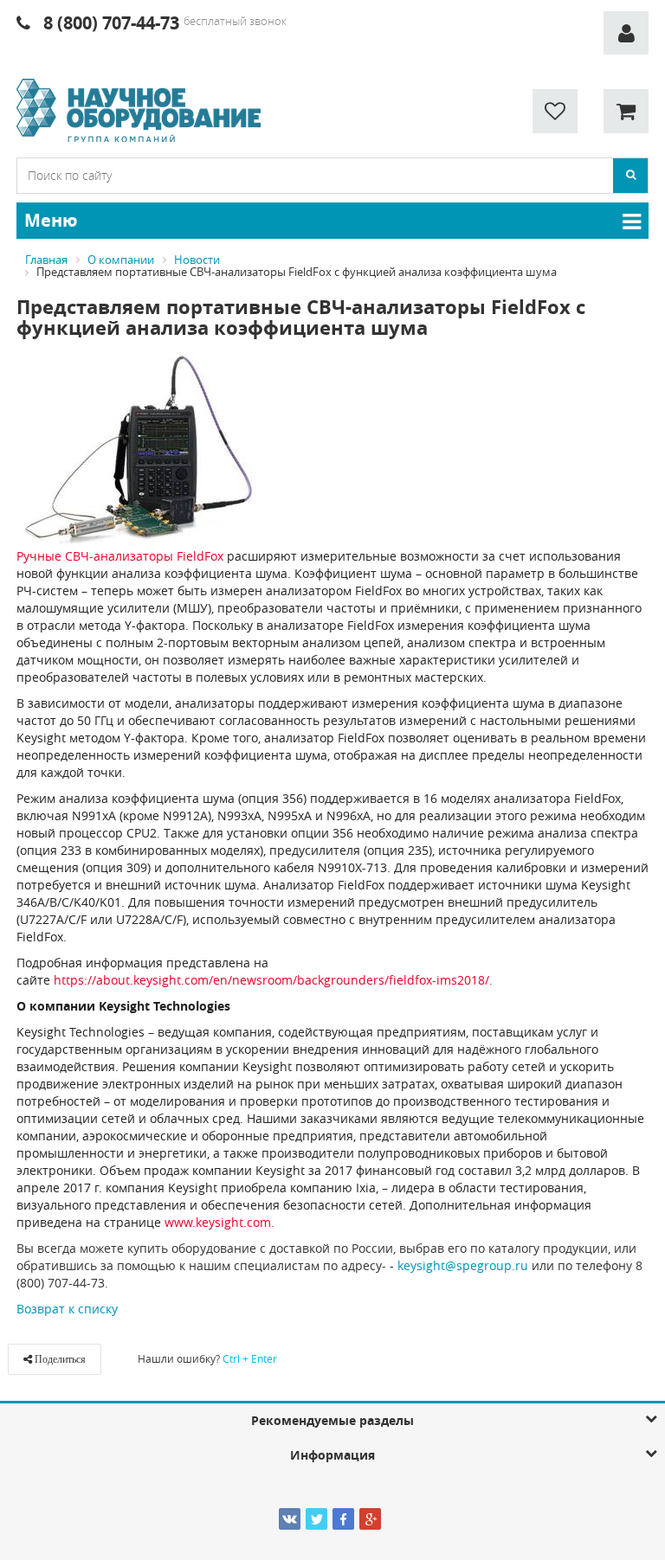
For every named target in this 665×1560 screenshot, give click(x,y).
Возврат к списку (67, 1308)
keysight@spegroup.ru (462, 1265)
